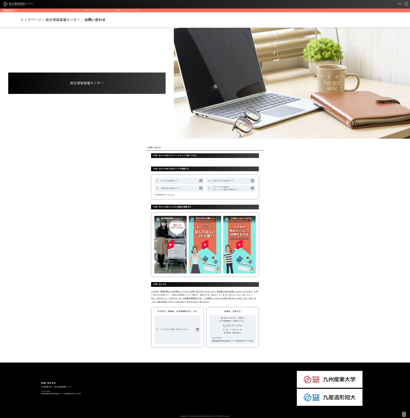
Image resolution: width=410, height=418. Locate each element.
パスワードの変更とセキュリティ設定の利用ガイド (225, 188)
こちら (171, 195)
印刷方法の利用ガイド (170, 188)
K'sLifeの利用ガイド (169, 181)
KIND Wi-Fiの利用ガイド (222, 181)
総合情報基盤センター (63, 20)
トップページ (30, 20)
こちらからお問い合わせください (175, 329)
